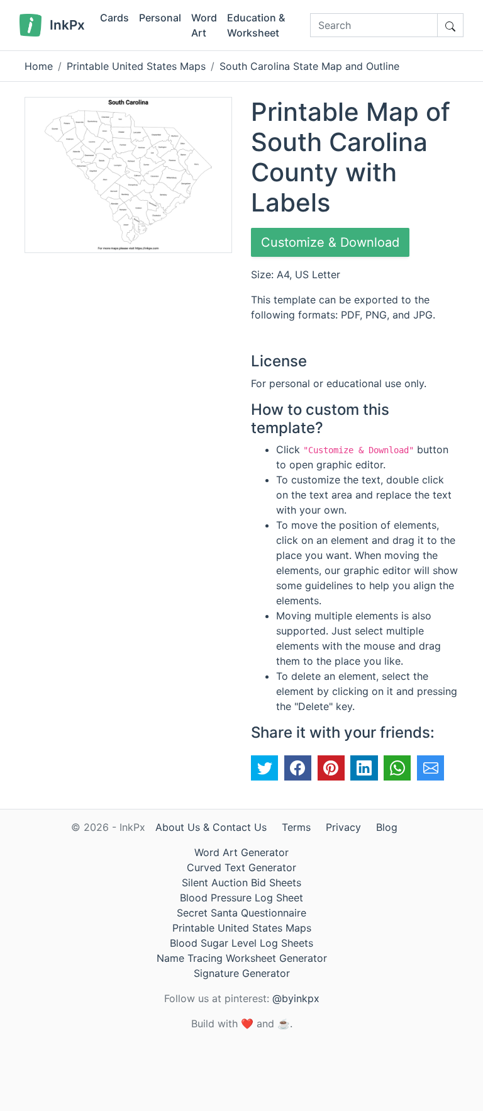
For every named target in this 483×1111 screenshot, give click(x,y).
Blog (386, 827)
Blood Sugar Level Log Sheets (241, 943)
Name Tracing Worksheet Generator (242, 958)
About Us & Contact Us (211, 827)
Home (39, 66)
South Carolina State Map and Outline (309, 66)
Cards (114, 17)
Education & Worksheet (256, 25)
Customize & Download (330, 242)
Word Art (204, 25)
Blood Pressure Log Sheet (241, 897)
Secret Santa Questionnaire (241, 912)
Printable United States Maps (136, 66)
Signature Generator (242, 973)
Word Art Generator (241, 852)
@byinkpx (295, 998)
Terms (296, 827)
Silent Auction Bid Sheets (241, 882)
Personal (160, 17)
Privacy (343, 827)
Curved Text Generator (241, 867)
